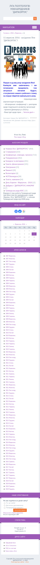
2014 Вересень (11, 442)
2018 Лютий (9, 481)
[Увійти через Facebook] (20, 211)
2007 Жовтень (10, 259)
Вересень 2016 (20, 224)
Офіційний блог (11, 543)
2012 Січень (10, 396)
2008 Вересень (11, 286)
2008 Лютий (9, 269)
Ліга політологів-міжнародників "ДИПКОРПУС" (20, 9)
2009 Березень (10, 302)
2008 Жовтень (10, 289)
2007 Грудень (10, 264)
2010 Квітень (10, 338)
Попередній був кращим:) (14, 508)
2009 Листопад (11, 324)
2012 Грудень (10, 420)
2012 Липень (10, 409)
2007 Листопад (11, 261)
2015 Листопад (11, 459)
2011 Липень (10, 379)
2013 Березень (10, 429)
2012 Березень (10, 401)
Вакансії (9, 170)
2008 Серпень (10, 283)
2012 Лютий (9, 398)
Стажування (11, 152)
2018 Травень (10, 486)
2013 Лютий (9, 426)
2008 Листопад (11, 291)
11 (34, 234)
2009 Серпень (10, 316)
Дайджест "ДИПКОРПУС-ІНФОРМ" (20, 186)
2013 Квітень (10, 431)
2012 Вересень (11, 415)
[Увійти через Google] (24, 211)
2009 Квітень (10, 305)
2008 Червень (10, 280)
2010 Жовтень (10, 354)
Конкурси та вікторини (15, 161)
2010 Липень (10, 346)
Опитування (11, 167)
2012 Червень (10, 407)
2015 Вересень (11, 453)
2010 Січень (10, 330)
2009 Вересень (11, 319)
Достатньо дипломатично (14, 505)
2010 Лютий (9, 333)
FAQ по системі (11, 548)
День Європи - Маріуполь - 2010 (19, 183)
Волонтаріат (11, 173)
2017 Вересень (11, 478)
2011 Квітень (10, 371)
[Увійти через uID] (16, 211)
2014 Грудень (10, 450)
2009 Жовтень (10, 322)
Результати (7, 513)
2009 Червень (10, 311)
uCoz (27, 562)
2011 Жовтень (10, 387)
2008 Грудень (10, 294)
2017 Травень (10, 472)
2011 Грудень (10, 393)
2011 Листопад (10, 390)
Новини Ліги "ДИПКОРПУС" (19, 118)
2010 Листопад (11, 357)
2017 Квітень (10, 470)
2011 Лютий (9, 365)
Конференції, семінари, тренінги (19, 155)
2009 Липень (10, 313)
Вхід (24, 137)
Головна (6, 33)
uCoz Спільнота (11, 545)
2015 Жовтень (10, 456)
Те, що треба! (10, 503)
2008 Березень (10, 272)
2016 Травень (10, 461)
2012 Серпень (10, 412)
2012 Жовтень (10, 418)
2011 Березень (10, 368)
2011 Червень (10, 376)
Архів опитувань (17, 513)
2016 (12, 33)
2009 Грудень (10, 327)
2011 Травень (10, 374)
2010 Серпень (10, 349)
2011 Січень (9, 363)
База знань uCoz (11, 551)
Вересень (18, 33)
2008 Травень (10, 278)
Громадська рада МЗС (15, 191)
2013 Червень (10, 434)
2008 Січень (10, 267)
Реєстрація (18, 137)
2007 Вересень (11, 256)
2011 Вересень (10, 385)
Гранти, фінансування (15, 164)
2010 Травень (10, 341)
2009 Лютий (9, 300)
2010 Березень (10, 335)
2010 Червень (10, 344)
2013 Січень (10, 423)
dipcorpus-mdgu (26, 120)
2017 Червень (10, 475)
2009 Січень (10, 297)
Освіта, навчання (13, 179)
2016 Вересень (11, 464)
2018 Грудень (10, 489)
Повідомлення (12, 158)
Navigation (8, 27)
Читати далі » (28, 112)
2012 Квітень (10, 404)
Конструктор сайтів (17, 562)
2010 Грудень (10, 360)
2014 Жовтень (10, 445)
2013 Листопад (11, 440)
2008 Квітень (10, 275)
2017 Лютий (9, 467)
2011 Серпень (10, 382)
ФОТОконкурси (12, 176)
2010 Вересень (11, 352)
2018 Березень (10, 483)
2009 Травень (10, 308)
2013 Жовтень (10, 437)
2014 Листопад (11, 448)
